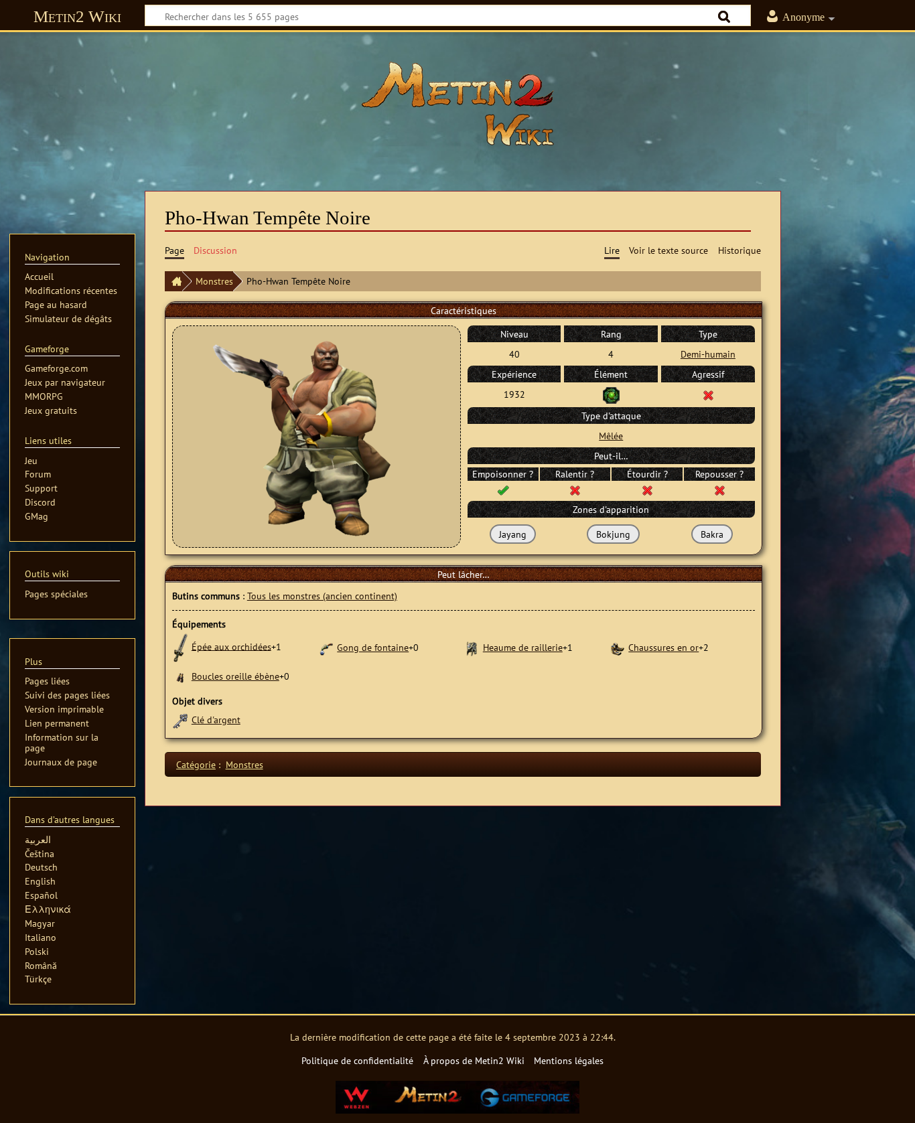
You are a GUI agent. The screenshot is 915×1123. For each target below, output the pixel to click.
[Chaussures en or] (617, 647)
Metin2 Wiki (77, 16)
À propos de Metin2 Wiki (473, 1060)
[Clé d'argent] (180, 719)
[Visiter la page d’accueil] (457, 104)
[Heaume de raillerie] (472, 647)
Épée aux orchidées (231, 646)
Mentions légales (569, 1060)
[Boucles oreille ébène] (180, 676)
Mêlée (611, 435)
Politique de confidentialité (357, 1060)
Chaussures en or (663, 647)
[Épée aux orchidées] (180, 646)
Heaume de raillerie (523, 647)
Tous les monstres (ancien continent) (322, 595)
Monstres (214, 281)
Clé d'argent (216, 719)
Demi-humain (708, 354)
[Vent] (611, 394)
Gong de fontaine (373, 647)
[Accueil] (173, 281)
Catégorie (196, 764)
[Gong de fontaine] (326, 647)
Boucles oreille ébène (235, 676)
